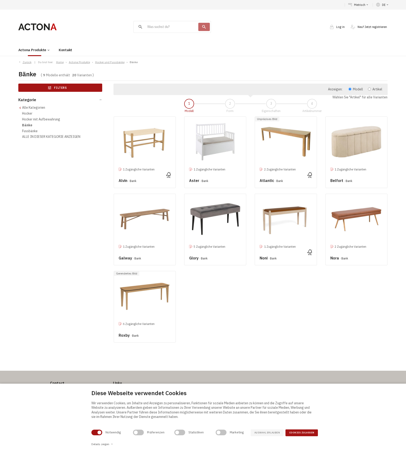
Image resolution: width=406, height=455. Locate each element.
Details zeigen (102, 444)
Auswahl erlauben (267, 432)
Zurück (27, 62)
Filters (57, 88)
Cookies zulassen (301, 432)
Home (60, 62)
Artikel (377, 89)
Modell (358, 89)
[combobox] (166, 27)
